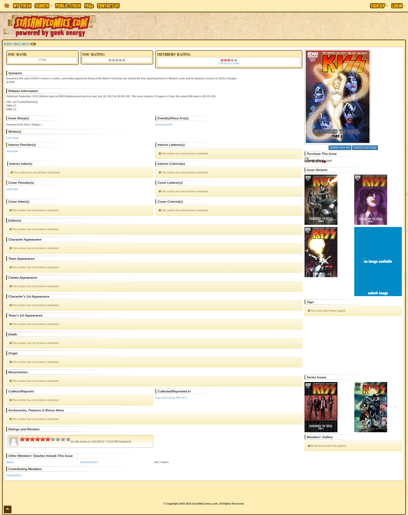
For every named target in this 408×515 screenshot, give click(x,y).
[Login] (398, 5)
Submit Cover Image (365, 147)
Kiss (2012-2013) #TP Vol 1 (171, 397)
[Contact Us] (108, 5)
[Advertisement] (288, 25)
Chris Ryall (12, 138)
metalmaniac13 (89, 462)
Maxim (10, 462)
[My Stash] (22, 5)
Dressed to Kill (163, 124)
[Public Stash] (68, 5)
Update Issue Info (340, 147)
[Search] (43, 5)
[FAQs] (89, 6)
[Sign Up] (379, 5)
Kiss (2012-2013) (16, 44)
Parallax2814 (14, 475)
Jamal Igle (12, 151)
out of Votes (229, 63)
